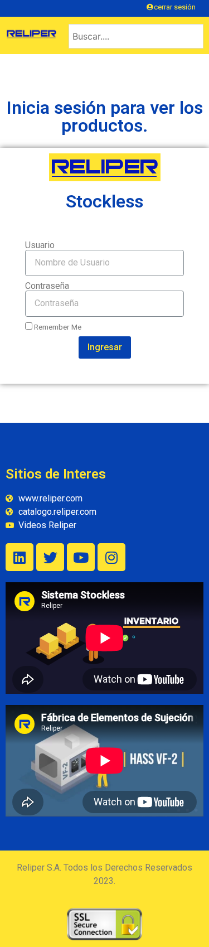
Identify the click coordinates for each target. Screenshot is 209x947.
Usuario (40, 245)
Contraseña (47, 286)
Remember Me (56, 326)
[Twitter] (50, 557)
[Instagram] (111, 557)
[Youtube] (81, 557)
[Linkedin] (19, 557)
